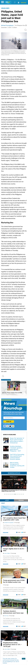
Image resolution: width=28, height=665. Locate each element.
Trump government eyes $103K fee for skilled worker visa (14, 581)
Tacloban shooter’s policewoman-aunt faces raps (13, 612)
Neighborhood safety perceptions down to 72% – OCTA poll (12, 644)
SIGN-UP (8, 421)
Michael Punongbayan (7, 25)
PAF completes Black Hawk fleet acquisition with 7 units (14, 519)
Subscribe (23, 2)
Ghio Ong (6, 615)
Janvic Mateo (7, 553)
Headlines (5, 8)
